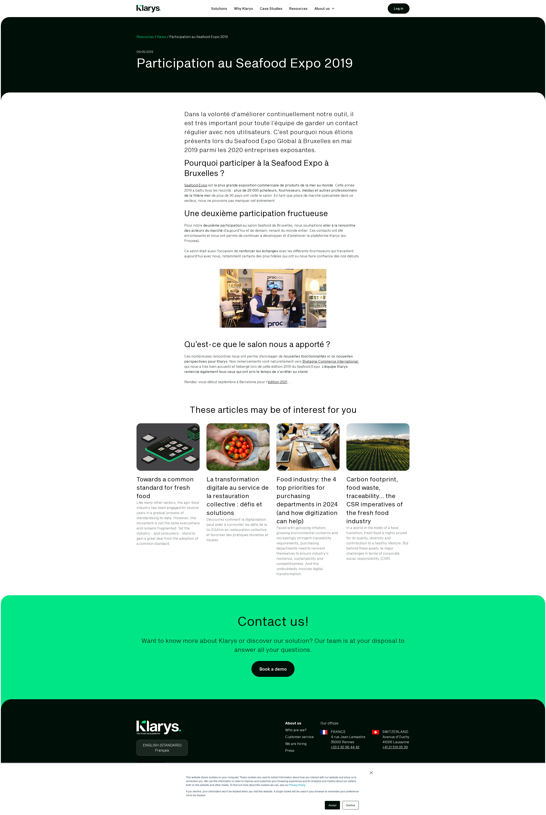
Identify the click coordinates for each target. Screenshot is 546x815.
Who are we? (295, 730)
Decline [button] (350, 805)
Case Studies (271, 8)
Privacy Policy (297, 785)
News (161, 37)
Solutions (219, 8)
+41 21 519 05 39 (395, 747)
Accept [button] (332, 805)
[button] (324, 8)
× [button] (371, 771)
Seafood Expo (195, 185)
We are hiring (295, 744)
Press (289, 750)
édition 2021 (277, 382)
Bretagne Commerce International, (330, 361)
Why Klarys (243, 8)
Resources (298, 8)
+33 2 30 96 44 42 (345, 747)
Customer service (299, 737)
